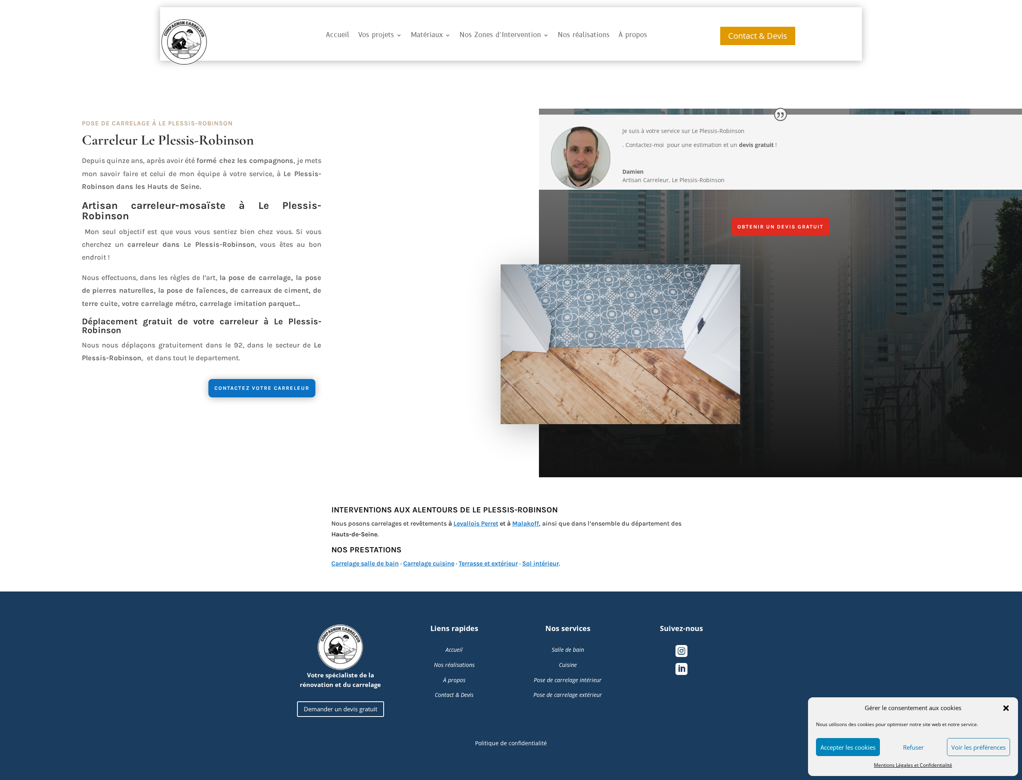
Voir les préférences (978, 747)
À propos (632, 35)
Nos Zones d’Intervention (500, 35)
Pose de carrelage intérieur (568, 680)
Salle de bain (568, 649)
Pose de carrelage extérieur (567, 695)
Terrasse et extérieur (488, 563)
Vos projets (376, 35)
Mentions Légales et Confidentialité (913, 765)
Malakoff (525, 523)
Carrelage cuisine (428, 563)
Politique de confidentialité (511, 743)
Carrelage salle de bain (365, 563)
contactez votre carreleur (261, 388)
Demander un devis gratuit (340, 709)
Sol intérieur (540, 563)
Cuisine (568, 665)
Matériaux (427, 35)
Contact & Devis (757, 35)
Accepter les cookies (847, 747)
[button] (1006, 708)
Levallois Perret (476, 523)
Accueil (337, 35)
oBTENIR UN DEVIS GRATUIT (780, 227)
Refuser (913, 747)
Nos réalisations (584, 35)
